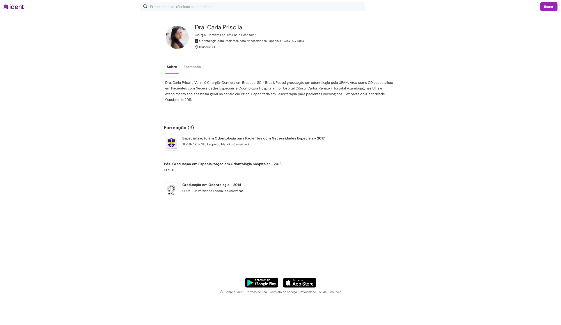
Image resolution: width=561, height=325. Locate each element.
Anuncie (335, 292)
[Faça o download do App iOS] (299, 283)
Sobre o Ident (234, 292)
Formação (192, 66)
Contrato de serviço (283, 292)
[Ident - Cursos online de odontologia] (15, 6)
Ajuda (323, 292)
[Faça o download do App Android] (261, 283)
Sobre (172, 66)
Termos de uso (256, 292)
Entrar (548, 7)
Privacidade (308, 292)
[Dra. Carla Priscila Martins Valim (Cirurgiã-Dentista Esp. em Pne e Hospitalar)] (177, 37)
